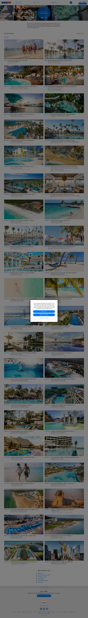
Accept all (44, 311)
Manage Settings (44, 318)
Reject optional (44, 314)
